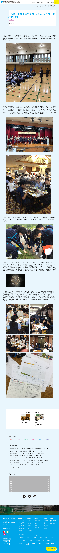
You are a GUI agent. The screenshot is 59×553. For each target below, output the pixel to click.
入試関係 (34, 537)
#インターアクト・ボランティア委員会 (19, 462)
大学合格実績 (52, 523)
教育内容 (38, 2)
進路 (46, 537)
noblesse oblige (22, 520)
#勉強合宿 (38, 455)
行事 (36, 525)
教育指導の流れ (30, 523)
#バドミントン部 (14, 464)
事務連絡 (52, 537)
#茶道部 (42, 460)
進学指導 (52, 2)
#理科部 (12, 453)
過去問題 (45, 528)
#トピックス (27, 464)
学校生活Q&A (37, 527)
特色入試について (46, 526)
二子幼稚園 (47, 543)
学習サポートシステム (30, 526)
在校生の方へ (6, 541)
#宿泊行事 (28, 453)
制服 (19, 532)
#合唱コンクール (14, 455)
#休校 (42, 462)
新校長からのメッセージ (22, 526)
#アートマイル (13, 458)
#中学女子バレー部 (14, 467)
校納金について (21, 534)
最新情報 (22, 537)
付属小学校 (40, 543)
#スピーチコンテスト (19, 453)
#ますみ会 (32, 464)
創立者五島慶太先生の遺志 (22, 523)
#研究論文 (30, 460)
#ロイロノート (21, 458)
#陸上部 (40, 458)
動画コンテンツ (6, 538)
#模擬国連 (24, 451)
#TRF (34, 455)
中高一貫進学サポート (53, 521)
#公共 (46, 448)
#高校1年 (12, 23)
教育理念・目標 (21, 528)
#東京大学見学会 (32, 451)
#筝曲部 (46, 460)
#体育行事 (29, 455)
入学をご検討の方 (51, 548)
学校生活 (42, 2)
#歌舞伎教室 (13, 460)
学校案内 (33, 2)
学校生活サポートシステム (38, 521)
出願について (46, 523)
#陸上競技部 (35, 458)
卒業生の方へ (6, 543)
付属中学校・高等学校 (27, 544)
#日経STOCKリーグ (35, 462)
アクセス (5, 524)
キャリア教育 (30, 530)
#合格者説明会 (22, 455)
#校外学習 (36, 460)
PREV (28, 412)
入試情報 (47, 2)
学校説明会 (46, 520)
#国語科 (23, 448)
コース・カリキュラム (30, 521)
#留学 (37, 464)
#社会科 (19, 448)
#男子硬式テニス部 (40, 448)
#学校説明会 (13, 448)
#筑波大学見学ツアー (22, 460)
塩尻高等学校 (34, 543)
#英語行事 (28, 458)
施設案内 (20, 530)
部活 (41, 537)
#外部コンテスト (41, 451)
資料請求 (33, 510)
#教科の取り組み (30, 448)
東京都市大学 (21, 543)
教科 (28, 528)
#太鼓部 (12, 451)
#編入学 (21, 464)
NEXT (36, 412)
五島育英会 (53, 543)
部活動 (36, 523)
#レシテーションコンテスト (38, 453)
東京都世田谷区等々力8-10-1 (9, 522)
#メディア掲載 (18, 451)
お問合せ (15, 510)
